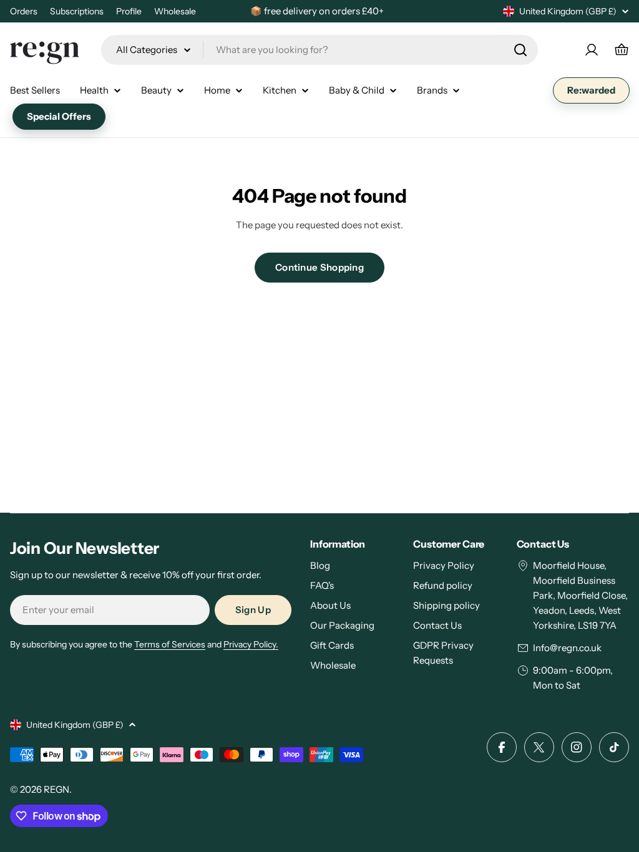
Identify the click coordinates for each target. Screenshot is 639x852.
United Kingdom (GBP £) (568, 11)
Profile (129, 11)
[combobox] (319, 50)
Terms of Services (169, 644)
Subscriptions (77, 11)
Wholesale (175, 11)
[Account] (591, 49)
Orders (23, 11)
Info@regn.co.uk (567, 648)
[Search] (520, 49)
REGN (56, 789)
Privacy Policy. (250, 644)
